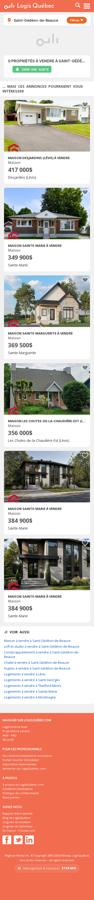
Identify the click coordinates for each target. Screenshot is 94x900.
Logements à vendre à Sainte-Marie (30, 691)
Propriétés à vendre (16, 731)
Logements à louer (15, 727)
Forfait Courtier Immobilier (21, 760)
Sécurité (8, 739)
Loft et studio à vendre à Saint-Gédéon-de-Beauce (41, 646)
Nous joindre (11, 797)
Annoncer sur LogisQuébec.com (24, 768)
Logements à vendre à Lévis (25, 674)
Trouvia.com (26, 830)
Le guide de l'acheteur (18, 826)
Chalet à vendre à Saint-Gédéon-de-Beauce (36, 662)
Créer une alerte (35, 69)
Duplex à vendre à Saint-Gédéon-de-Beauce (37, 668)
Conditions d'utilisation (18, 789)
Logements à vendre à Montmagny (30, 697)
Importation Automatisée (19, 764)
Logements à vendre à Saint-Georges (32, 680)
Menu (87, 6)
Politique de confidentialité (21, 793)
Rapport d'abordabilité (18, 813)
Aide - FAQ (10, 735)
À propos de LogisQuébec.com (23, 784)
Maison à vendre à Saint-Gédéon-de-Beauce (37, 640)
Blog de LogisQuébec (17, 818)
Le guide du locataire (17, 822)
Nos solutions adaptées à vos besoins (27, 755)
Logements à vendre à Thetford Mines (32, 685)
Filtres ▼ (76, 20)
